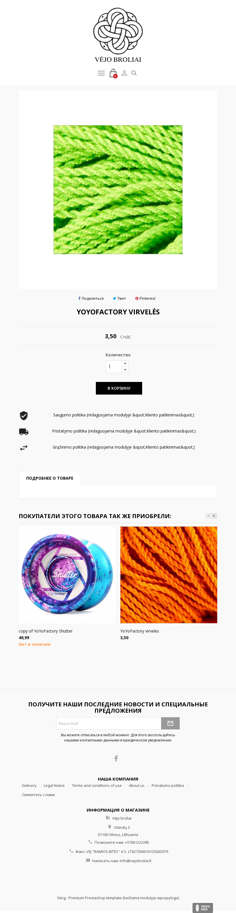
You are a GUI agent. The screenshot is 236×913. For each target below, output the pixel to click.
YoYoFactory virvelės (139, 631)
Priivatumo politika (168, 785)
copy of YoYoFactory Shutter (46, 631)
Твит (121, 298)
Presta (203, 908)
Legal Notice (54, 785)
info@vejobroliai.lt (135, 860)
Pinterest (147, 298)
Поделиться (93, 298)
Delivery (29, 785)
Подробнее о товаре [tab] (49, 478)
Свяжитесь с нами (38, 794)
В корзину (119, 388)
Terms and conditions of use (97, 785)
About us (136, 785)
